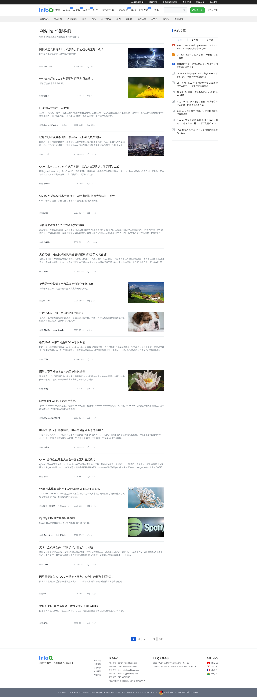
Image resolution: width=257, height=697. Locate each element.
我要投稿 (97, 664)
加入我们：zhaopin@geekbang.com (123, 674)
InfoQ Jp (214, 666)
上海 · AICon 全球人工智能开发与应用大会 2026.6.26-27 (175, 666)
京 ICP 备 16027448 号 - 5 (146, 692)
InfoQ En (214, 663)
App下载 (214, 2)
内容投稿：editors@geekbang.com (123, 663)
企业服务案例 (137, 2)
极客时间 (153, 2)
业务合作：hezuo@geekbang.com (123, 666)
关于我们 (97, 661)
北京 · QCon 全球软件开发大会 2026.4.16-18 (171, 663)
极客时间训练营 (170, 2)
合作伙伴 (97, 668)
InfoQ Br (214, 674)
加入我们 (97, 671)
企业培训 (186, 2)
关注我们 (97, 675)
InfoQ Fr (214, 670)
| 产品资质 (195, 692)
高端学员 (200, 2)
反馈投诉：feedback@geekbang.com (124, 670)
